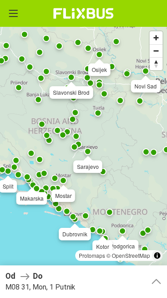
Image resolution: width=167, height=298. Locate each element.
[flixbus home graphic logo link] (83, 13)
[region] (83, 149)
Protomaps (92, 255)
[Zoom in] (156, 37)
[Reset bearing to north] (156, 63)
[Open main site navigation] (13, 13)
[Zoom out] (156, 50)
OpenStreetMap (131, 255)
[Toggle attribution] (157, 255)
